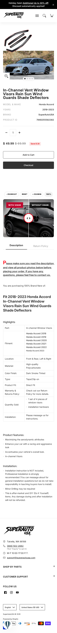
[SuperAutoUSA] (13, 16)
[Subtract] (6, 132)
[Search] (44, 15)
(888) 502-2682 (15, 546)
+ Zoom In (36, 194)
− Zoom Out (11, 194)
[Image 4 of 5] (32, 78)
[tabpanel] (28, 379)
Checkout (28, 165)
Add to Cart (28, 154)
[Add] (19, 132)
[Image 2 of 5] (27, 78)
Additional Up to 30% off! (35, 3)
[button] (54, 566)
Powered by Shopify (10, 619)
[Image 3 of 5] (29, 78)
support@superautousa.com (21, 557)
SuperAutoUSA (8, 614)
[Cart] (51, 15)
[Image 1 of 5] (25, 78)
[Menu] (37, 15)
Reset (24, 194)
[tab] (16, 246)
